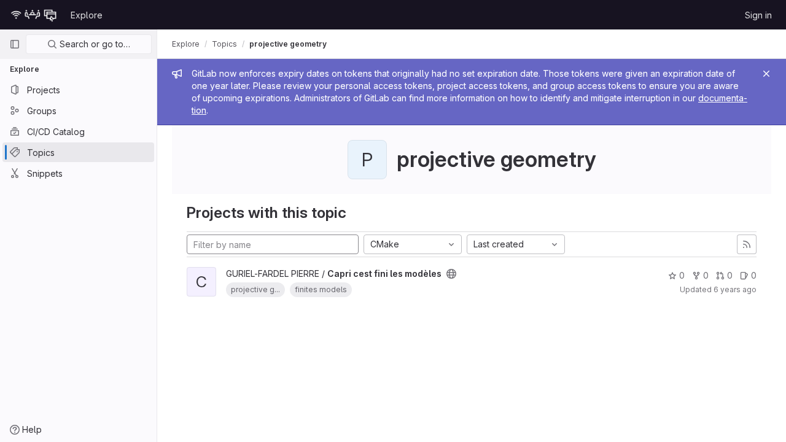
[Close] (766, 73)
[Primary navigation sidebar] (15, 44)
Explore (87, 15)
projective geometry (288, 43)
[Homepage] (34, 15)
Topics (224, 43)
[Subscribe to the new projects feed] (747, 244)
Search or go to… (93, 44)
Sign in (758, 15)
